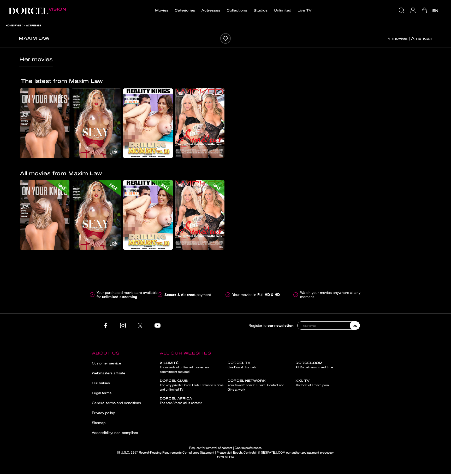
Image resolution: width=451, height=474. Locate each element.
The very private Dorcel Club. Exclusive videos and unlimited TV (191, 385)
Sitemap (98, 423)
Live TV (305, 10)
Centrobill (250, 452)
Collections (237, 10)
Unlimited (282, 10)
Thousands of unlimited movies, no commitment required (184, 367)
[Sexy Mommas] (96, 123)
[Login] (413, 10)
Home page (13, 25)
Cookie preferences (248, 448)
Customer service (106, 363)
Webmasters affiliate (108, 373)
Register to (271, 325)
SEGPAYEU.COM (273, 452)
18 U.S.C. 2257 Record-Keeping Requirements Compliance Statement (165, 452)
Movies (161, 10)
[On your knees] (44, 123)
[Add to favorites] (225, 38)
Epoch (237, 452)
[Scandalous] (199, 123)
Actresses (210, 10)
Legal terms (101, 393)
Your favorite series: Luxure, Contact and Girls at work (256, 385)
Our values (101, 383)
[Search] (402, 10)
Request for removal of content (210, 448)
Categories (185, 10)
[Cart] (424, 10)
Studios (260, 10)
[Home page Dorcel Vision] (37, 10)
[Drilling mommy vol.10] (148, 123)
